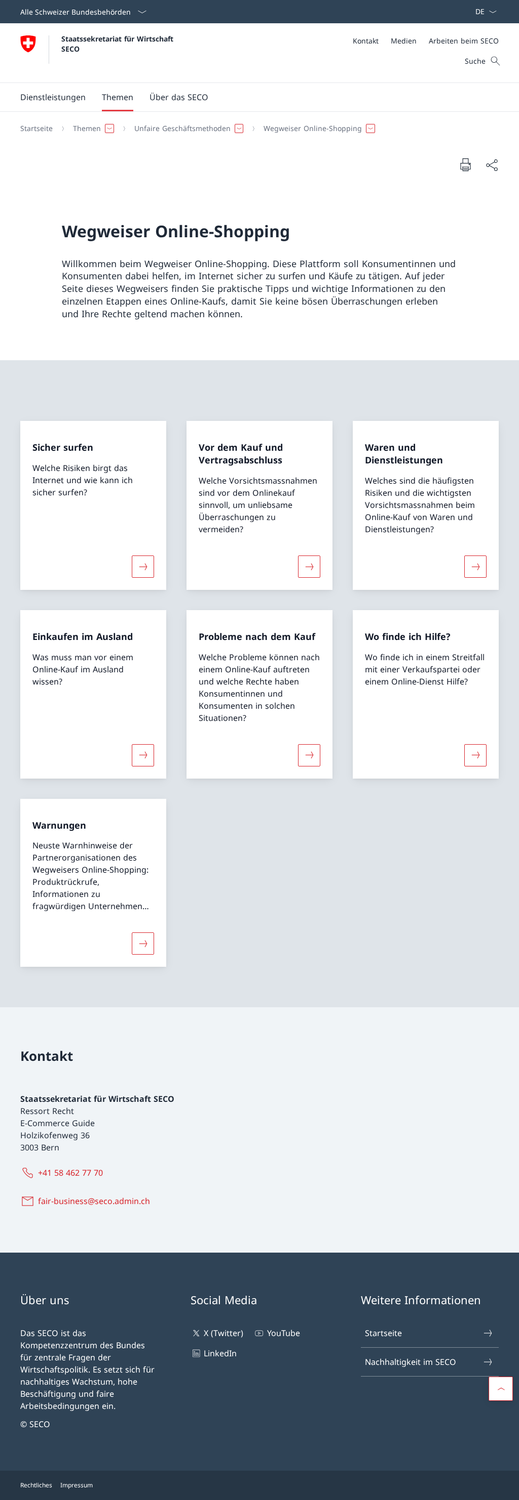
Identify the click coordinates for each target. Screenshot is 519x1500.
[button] (117, 97)
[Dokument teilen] (491, 165)
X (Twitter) (223, 1333)
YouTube (283, 1333)
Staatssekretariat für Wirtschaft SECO (118, 43)
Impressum (76, 1485)
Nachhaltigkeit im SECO (410, 1361)
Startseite (383, 1333)
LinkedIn (220, 1353)
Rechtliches (36, 1485)
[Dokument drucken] (465, 164)
